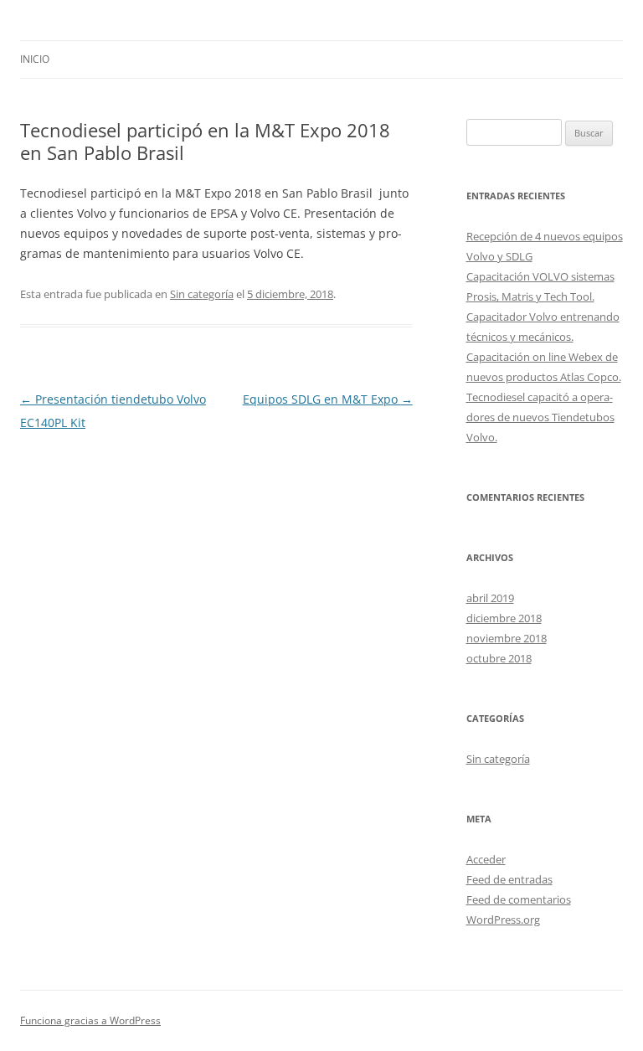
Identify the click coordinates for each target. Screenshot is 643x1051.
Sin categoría (202, 293)
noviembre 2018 (506, 638)
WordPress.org (503, 919)
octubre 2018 (499, 658)
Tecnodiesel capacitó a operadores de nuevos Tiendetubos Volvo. (540, 417)
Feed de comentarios (518, 899)
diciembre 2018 (504, 618)
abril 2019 (490, 597)
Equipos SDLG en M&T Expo (328, 399)
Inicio (34, 59)
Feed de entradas (509, 879)
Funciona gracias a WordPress (90, 1020)
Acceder (486, 859)
